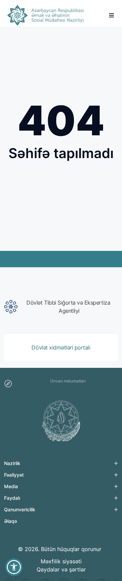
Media (11, 486)
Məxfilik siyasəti (61, 561)
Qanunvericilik (19, 509)
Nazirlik (12, 463)
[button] (14, 567)
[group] (61, 306)
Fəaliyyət (14, 475)
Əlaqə (10, 521)
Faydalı (12, 498)
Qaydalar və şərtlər (61, 569)
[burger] (111, 15)
